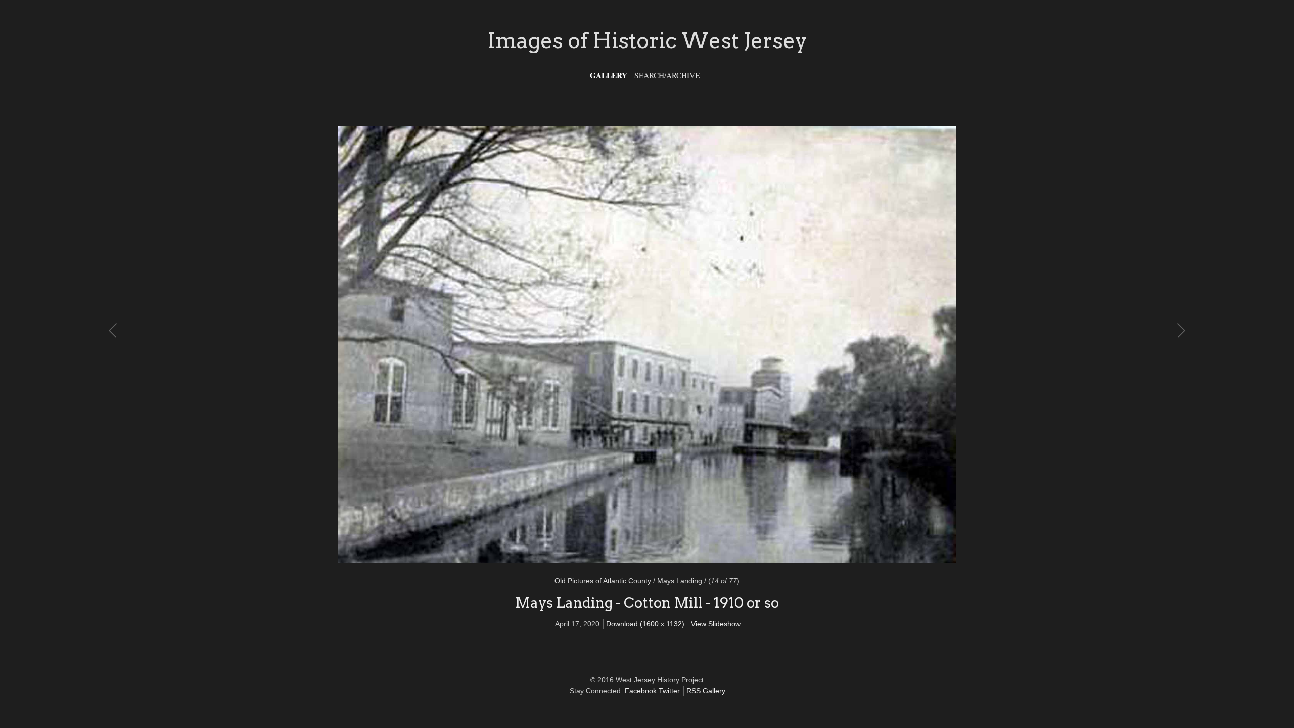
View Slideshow (716, 624)
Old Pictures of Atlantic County (602, 581)
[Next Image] (913, 344)
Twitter (669, 691)
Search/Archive (667, 75)
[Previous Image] (380, 344)
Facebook (641, 691)
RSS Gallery (705, 691)
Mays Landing (679, 581)
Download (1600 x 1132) (645, 624)
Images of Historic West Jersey (647, 40)
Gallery (608, 75)
